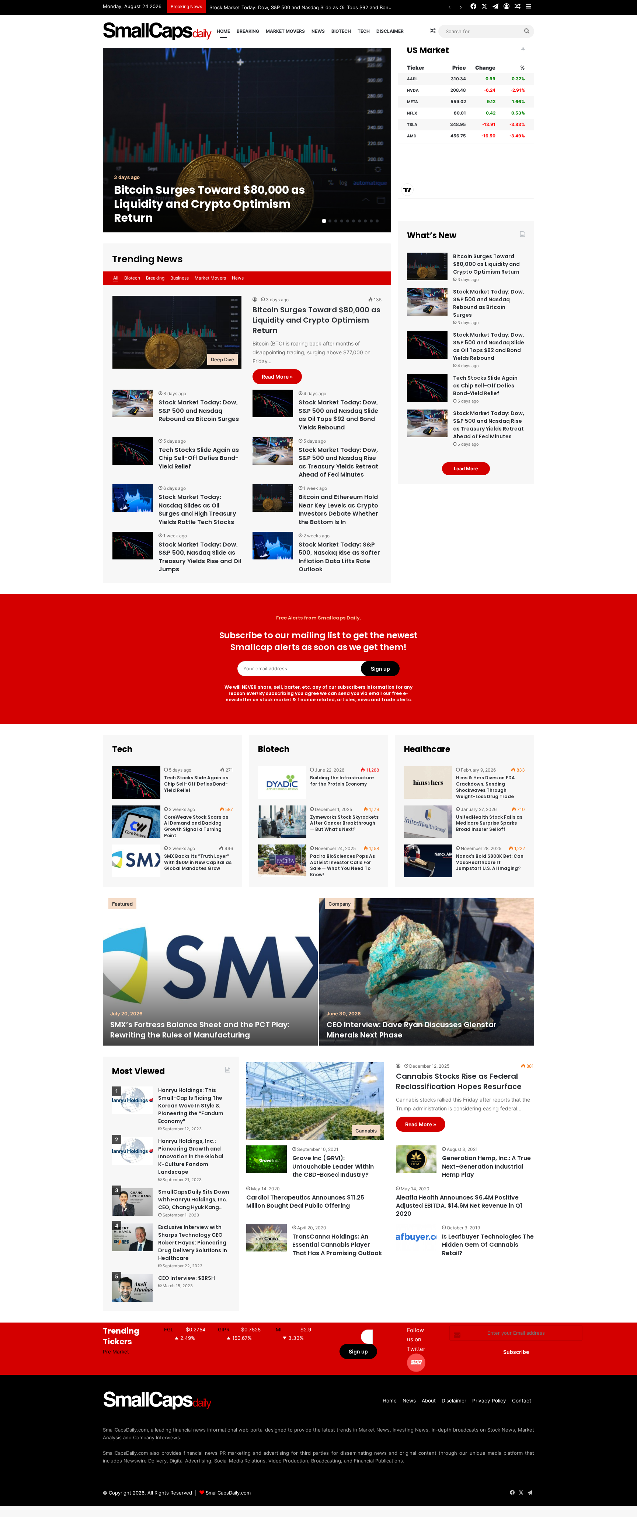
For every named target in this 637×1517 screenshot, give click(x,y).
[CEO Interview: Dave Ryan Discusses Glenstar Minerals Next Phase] (426, 972)
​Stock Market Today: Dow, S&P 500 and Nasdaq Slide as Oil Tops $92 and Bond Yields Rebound (319, 7)
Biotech (341, 31)
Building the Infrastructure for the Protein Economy (342, 781)
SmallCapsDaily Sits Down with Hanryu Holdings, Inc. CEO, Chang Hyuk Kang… (193, 1199)
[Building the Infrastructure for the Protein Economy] (282, 783)
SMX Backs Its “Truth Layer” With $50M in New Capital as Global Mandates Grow (198, 862)
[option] (247, 140)
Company (339, 904)
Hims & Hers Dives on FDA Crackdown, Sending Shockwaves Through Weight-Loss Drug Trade (485, 787)
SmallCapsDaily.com (228, 1493)
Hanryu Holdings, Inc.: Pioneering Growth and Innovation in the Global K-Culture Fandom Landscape (190, 1156)
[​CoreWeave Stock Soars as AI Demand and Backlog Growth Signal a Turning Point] (136, 822)
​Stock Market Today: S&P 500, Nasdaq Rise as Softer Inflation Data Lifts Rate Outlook (339, 556)
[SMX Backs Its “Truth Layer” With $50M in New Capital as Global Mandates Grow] (136, 861)
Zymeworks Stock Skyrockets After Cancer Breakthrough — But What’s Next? (344, 823)
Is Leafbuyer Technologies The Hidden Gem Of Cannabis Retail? (488, 1244)
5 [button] (347, 221)
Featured (122, 904)
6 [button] (353, 221)
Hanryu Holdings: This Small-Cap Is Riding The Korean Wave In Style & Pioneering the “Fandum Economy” (190, 1105)
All (115, 278)
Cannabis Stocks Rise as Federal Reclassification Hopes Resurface (459, 1081)
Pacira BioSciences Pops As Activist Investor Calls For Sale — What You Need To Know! (342, 865)
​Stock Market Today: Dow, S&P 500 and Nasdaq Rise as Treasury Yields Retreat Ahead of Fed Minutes (338, 462)
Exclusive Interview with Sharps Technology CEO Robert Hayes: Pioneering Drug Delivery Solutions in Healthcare (192, 1242)
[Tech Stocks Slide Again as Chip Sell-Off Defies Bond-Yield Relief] (132, 451)
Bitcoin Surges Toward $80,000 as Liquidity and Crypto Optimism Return (209, 204)
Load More (466, 468)
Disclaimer (390, 31)
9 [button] (371, 221)
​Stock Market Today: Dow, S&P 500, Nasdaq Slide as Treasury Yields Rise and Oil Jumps (200, 556)
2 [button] (329, 221)
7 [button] (359, 221)
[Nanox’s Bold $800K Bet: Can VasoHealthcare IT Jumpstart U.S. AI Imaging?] (428, 861)
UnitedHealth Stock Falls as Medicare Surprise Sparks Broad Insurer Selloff (489, 823)
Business (179, 278)
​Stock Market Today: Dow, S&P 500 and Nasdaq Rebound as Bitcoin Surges (199, 410)
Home (223, 31)
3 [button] (335, 221)
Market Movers (285, 31)
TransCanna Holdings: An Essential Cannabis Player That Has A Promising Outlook (337, 1244)
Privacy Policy (489, 1401)
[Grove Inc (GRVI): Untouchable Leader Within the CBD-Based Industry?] (266, 1159)
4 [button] (341, 221)
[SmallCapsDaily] (158, 31)
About (429, 1401)
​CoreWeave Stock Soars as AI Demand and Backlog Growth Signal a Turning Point (196, 826)
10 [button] (377, 221)
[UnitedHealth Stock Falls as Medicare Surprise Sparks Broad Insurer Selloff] (428, 822)
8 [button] (365, 221)
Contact (521, 1401)
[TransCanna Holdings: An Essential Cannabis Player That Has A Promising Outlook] (266, 1237)
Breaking (248, 31)
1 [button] (324, 221)
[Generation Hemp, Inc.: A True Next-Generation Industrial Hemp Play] (416, 1159)
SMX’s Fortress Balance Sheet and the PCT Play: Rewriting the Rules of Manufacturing (199, 1029)
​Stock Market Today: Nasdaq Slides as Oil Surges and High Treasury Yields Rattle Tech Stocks (197, 509)
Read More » (277, 376)
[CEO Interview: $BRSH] (132, 1288)
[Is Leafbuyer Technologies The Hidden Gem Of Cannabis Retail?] (416, 1237)
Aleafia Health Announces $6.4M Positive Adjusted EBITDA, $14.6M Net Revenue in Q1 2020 (459, 1205)
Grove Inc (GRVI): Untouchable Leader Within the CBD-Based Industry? (333, 1166)
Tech (364, 31)
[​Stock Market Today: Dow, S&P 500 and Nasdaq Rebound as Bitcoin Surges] (132, 403)
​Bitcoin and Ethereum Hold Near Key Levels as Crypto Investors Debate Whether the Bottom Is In (338, 509)
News (318, 31)
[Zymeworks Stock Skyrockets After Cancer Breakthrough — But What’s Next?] (282, 822)
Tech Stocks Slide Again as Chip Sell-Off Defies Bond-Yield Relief (199, 458)
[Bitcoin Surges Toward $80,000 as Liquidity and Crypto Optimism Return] (247, 140)
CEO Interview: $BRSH (186, 1278)
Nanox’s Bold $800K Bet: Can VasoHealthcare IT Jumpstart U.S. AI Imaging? (489, 862)
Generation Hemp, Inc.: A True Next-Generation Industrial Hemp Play (486, 1166)
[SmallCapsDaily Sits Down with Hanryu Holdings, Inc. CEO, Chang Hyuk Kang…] (132, 1202)
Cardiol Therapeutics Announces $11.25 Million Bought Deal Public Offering (305, 1201)
